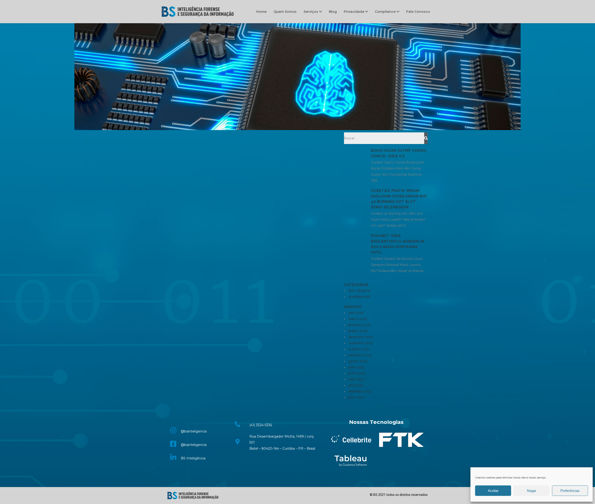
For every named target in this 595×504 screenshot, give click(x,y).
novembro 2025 (360, 343)
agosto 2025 (357, 361)
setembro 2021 (359, 391)
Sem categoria (359, 290)
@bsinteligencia (194, 431)
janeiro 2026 (357, 331)
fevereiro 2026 (359, 325)
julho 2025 (356, 367)
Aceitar (493, 491)
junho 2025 (356, 373)
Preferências (570, 491)
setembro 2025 (359, 355)
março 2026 (357, 319)
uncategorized (359, 296)
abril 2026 (356, 313)
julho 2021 (356, 397)
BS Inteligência (193, 458)
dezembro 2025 (360, 337)
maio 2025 (356, 379)
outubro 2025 (358, 349)
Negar (531, 491)
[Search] (426, 138)
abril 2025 (355, 385)
